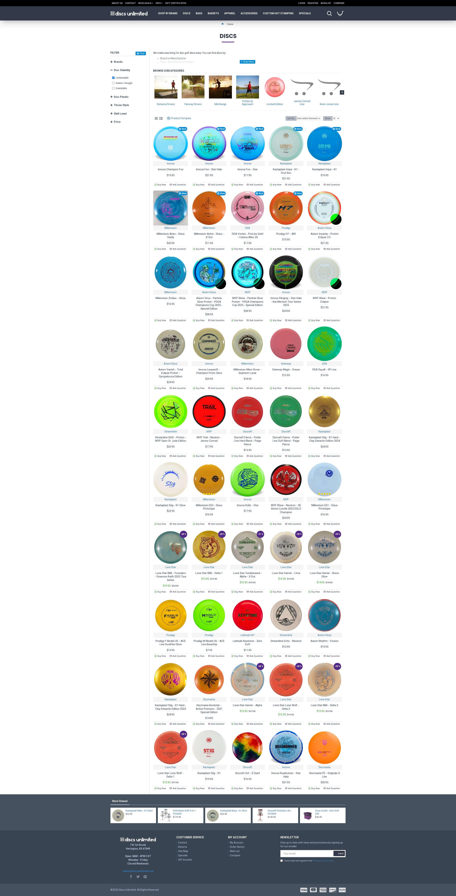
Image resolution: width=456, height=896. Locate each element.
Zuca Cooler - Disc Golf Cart (327, 812)
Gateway (286, 363)
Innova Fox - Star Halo (209, 169)
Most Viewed (120, 801)
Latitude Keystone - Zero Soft (247, 642)
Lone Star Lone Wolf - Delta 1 (171, 775)
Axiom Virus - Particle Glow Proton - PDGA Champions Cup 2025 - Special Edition (209, 303)
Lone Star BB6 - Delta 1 (209, 573)
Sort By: (291, 118)
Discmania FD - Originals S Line (324, 775)
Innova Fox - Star (247, 169)
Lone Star (170, 567)
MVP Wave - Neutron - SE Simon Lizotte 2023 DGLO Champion (286, 509)
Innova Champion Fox (170, 169)
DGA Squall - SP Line (324, 369)
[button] (153, 92)
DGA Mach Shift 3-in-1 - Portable (185, 812)
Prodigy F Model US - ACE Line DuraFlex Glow (171, 642)
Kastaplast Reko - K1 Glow (139, 810)
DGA (247, 228)
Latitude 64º (248, 635)
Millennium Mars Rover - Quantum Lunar (248, 371)
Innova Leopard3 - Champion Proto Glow (209, 371)
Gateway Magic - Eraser (286, 369)
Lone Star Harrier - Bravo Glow (324, 575)
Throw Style (121, 105)
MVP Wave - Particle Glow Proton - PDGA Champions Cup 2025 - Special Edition (247, 302)
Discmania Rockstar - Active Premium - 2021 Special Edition (209, 709)
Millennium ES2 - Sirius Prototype (209, 507)
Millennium (170, 228)
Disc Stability (122, 70)
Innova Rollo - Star (247, 505)
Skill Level (120, 113)
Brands (118, 61)
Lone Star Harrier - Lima (286, 573)
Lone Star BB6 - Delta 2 (324, 705)
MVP (247, 292)
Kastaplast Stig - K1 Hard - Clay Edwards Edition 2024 (324, 439)
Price (117, 121)
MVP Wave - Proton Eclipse (324, 300)
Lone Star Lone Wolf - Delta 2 (286, 707)
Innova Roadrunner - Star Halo (286, 775)
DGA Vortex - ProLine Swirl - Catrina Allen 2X (247, 235)
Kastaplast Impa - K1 (324, 169)
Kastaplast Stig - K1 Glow (170, 505)
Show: (328, 118)
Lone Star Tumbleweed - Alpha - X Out (247, 575)
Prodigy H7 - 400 (286, 233)
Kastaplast (286, 163)
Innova (170, 163)
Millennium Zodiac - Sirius (171, 298)
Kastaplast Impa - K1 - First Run (286, 171)
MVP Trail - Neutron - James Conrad (209, 439)
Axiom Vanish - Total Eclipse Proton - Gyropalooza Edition (170, 373)
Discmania (209, 699)
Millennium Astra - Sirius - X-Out (209, 235)
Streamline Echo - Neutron (286, 641)
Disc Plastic (121, 96)
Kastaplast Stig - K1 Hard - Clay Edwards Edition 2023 (170, 707)
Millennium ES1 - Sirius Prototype (324, 507)
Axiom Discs (324, 228)
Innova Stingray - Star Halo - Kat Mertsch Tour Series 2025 (286, 302)
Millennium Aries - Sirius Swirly (171, 235)
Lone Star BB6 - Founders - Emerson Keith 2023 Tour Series (170, 577)
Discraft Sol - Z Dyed (247, 773)
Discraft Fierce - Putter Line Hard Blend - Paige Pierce (247, 441)
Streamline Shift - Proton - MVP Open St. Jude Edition (170, 439)
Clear (142, 53)
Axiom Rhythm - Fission (324, 641)
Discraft (247, 431)
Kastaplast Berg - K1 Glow (233, 810)
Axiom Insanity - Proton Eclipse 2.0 (324, 235)
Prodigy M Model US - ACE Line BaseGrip (209, 642)
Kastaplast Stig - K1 (209, 773)
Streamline (170, 431)
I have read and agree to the (309, 860)
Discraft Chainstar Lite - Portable (280, 812)
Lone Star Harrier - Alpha (247, 705)
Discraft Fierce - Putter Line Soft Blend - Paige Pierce (286, 441)
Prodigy (286, 228)
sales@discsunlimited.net (138, 871)
